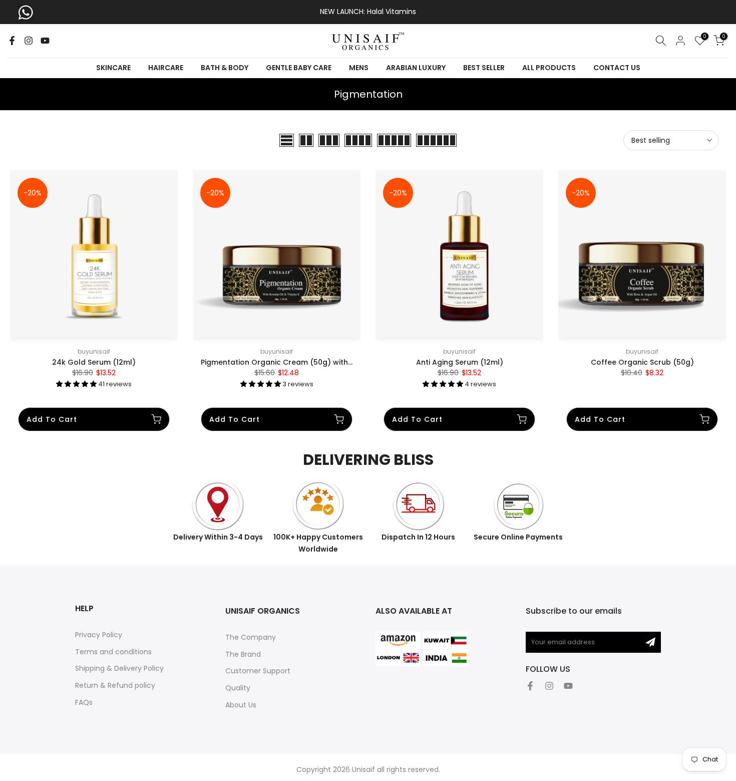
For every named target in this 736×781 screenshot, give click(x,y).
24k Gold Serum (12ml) (94, 362)
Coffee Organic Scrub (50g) (642, 362)
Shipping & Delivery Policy (119, 668)
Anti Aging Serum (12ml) (459, 362)
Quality (237, 688)
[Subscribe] (650, 642)
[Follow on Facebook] (12, 41)
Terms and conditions (113, 652)
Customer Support (257, 671)
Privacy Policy (98, 635)
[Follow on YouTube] (45, 41)
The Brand (243, 654)
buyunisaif (94, 351)
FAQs (84, 702)
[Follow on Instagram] (28, 41)
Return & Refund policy (115, 685)
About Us (240, 705)
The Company (250, 637)
